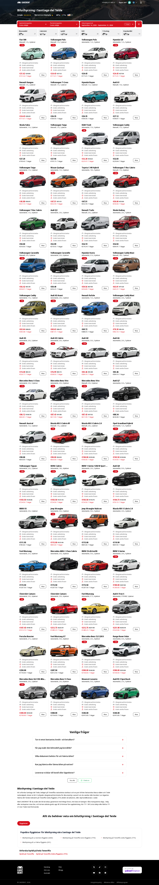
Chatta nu (86, 780)
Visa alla (72, 780)
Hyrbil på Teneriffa (26, 854)
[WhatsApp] (129, 2)
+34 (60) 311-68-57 (108, 2)
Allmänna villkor (109, 882)
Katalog (47, 867)
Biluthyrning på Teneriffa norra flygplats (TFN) (79, 838)
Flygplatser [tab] (24, 823)
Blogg (61, 870)
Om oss (47, 870)
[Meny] (141, 2)
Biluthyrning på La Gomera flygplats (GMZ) (37, 838)
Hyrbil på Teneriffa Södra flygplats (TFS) (52, 854)
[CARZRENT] (25, 2)
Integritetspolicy (96, 882)
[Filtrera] (139, 24)
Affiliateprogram (122, 882)
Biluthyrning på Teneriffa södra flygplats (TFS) (119, 838)
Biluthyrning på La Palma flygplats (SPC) (36, 842)
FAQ (60, 867)
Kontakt (47, 873)
